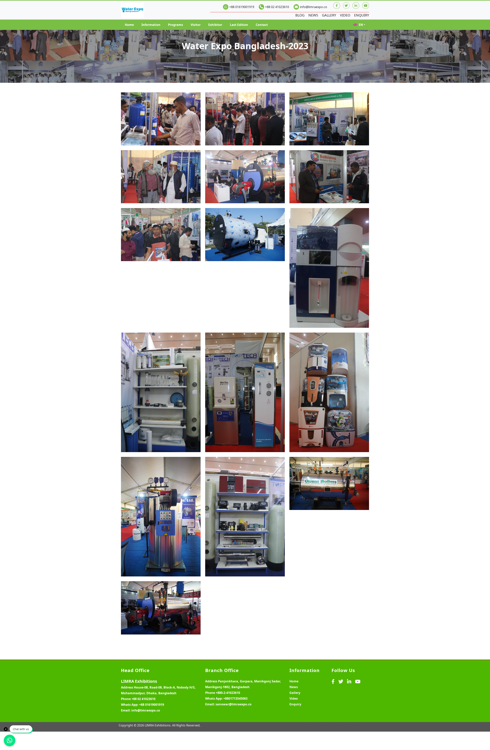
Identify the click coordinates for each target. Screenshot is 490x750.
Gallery (329, 15)
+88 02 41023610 (277, 7)
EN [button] (361, 25)
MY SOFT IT (361, 725)
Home (129, 25)
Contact (262, 25)
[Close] (6, 729)
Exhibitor (215, 25)
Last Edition (239, 25)
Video (345, 15)
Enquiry (361, 15)
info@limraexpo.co (313, 7)
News (313, 15)
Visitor (196, 25)
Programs (175, 25)
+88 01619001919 (241, 7)
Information (150, 25)
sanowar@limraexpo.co (234, 704)
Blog (300, 15)
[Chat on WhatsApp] (9, 740)
